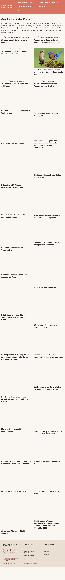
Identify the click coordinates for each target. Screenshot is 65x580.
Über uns (46, 548)
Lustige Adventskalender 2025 (14, 491)
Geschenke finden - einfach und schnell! (7, 6)
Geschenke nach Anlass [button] (48, 2)
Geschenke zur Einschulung (29, 555)
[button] (19, 11)
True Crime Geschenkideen (45, 287)
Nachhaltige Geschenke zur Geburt (30, 563)
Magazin (42, 6)
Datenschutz (46, 554)
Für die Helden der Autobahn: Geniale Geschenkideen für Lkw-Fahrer (15, 399)
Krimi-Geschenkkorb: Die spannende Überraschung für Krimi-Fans (13, 317)
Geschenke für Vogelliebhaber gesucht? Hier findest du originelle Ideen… (48, 72)
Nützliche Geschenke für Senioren (30, 548)
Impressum (46, 551)
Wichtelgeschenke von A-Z (12, 143)
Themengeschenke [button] (24, 6)
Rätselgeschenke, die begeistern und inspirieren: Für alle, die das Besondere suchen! (15, 357)
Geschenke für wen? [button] (25, 2)
